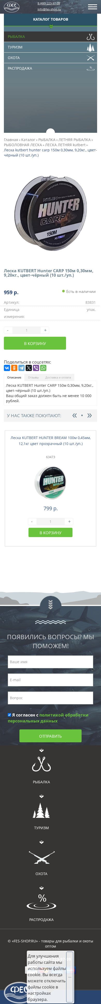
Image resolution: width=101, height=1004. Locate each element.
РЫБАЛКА (46, 139)
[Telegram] (21, 368)
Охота (14, 57)
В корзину (35, 343)
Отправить (50, 736)
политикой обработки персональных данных (48, 718)
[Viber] (36, 368)
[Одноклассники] (14, 368)
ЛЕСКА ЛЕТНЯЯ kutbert (65, 144)
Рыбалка (16, 36)
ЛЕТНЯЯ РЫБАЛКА (75, 139)
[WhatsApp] (43, 368)
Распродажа (20, 68)
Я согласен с (48, 718)
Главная (11, 139)
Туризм (15, 47)
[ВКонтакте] (7, 368)
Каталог (28, 139)
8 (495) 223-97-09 (49, 3)
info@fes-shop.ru (49, 9)
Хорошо (69, 977)
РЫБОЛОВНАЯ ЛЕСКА (23, 144)
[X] (29, 368)
